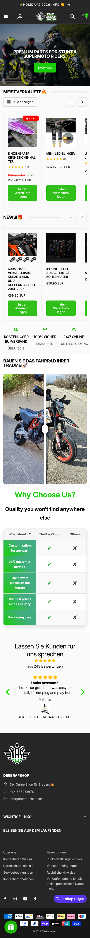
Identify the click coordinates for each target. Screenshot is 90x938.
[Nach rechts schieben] (82, 102)
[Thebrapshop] (17, 763)
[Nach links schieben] (70, 102)
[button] (6, 16)
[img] (45, 661)
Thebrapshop (49, 931)
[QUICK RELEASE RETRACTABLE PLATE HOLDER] (45, 709)
